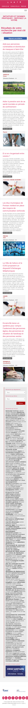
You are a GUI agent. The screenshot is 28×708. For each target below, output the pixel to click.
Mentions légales (21, 703)
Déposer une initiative (15, 38)
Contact (14, 704)
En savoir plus (7, 71)
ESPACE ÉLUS (15, 6)
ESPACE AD (5, 6)
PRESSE (23, 6)
